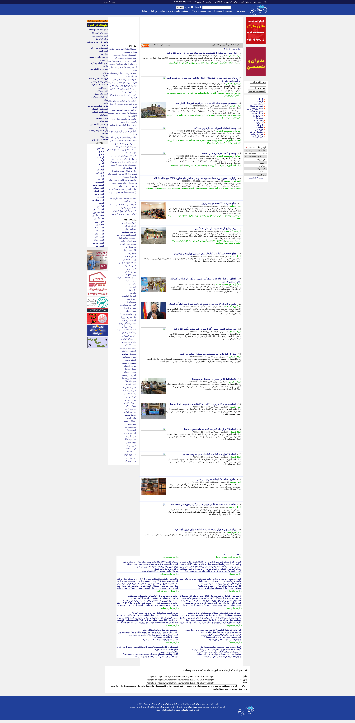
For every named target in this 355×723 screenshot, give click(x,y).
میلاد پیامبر (131, 424)
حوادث (162, 11)
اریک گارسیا (131, 448)
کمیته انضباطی (130, 384)
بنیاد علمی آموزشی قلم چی (193, 63)
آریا (102, 160)
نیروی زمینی (131, 445)
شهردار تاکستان (129, 308)
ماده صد (132, 284)
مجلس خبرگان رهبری (127, 323)
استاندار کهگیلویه (129, 296)
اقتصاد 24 (100, 231)
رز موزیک (104, 136)
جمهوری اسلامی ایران (127, 238)
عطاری (105, 75)
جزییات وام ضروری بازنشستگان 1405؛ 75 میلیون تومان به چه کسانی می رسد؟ (208, 598)
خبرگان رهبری (130, 421)
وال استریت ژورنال (128, 317)
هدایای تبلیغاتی (102, 118)
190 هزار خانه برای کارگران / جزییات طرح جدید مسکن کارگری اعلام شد (211, 600)
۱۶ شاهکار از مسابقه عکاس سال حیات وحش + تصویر (219, 652)
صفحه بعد (236, 49)
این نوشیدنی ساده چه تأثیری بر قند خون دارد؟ (222, 637)
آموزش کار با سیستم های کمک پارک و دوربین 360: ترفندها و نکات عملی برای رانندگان (205, 562)
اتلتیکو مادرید (130, 360)
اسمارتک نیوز (98, 209)
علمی (177, 11)
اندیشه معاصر (165, 574)
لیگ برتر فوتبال (129, 250)
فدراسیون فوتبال (129, 223)
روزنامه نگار (131, 406)
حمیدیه (197, 165)
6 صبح (101, 151)
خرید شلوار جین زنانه (99, 48)
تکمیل (181, 165)
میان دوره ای (130, 427)
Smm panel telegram (98, 30)
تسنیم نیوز (167, 557)
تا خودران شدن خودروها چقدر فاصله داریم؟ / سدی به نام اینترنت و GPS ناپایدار (122, 113)
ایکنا (239, 256)
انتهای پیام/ (131, 430)
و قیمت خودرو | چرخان (224, 557)
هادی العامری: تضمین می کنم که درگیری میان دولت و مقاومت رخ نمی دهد (122, 192)
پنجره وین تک (102, 91)
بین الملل (153, 11)
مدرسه (238, 63)
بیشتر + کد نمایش (256, 178)
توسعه (229, 143)
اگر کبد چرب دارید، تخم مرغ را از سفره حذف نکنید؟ (219, 586)
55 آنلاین (100, 148)
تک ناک (231, 642)
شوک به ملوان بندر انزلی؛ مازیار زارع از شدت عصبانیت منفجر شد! (213, 620)
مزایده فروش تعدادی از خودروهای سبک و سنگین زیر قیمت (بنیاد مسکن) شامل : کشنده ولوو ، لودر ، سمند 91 (133, 618)
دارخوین (223, 63)
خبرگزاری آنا (235, 306)
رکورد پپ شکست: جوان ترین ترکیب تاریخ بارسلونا (220, 581)
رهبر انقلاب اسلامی (128, 241)
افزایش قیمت (130, 433)
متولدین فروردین (129, 335)
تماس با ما (228, 2)
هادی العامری (130, 418)
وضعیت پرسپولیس (128, 363)
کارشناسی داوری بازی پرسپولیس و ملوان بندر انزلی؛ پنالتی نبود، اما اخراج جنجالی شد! (205, 622)
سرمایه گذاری (130, 403)
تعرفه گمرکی (130, 226)
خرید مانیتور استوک (100, 109)
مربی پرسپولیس (129, 232)
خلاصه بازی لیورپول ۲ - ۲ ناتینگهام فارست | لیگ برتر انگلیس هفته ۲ (150, 600)
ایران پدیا (104, 54)
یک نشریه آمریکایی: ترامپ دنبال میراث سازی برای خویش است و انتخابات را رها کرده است (123, 183)
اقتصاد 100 (99, 227)
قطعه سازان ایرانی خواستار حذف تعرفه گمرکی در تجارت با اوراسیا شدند (122, 104)
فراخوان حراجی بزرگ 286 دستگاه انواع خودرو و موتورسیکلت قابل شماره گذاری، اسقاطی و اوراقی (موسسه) (132, 615)
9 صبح (101, 154)
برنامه (177, 188)
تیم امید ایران (130, 229)
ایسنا (239, 382)
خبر (255, 2)
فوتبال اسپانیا (130, 369)
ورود (113, 2)
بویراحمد (219, 243)
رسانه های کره (130, 393)
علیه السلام (131, 451)
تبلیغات (168, 642)
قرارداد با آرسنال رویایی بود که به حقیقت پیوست (221, 583)
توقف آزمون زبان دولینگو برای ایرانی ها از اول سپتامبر (218, 654)
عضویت (107, 2)
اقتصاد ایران (99, 240)
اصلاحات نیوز (98, 212)
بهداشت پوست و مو (127, 262)
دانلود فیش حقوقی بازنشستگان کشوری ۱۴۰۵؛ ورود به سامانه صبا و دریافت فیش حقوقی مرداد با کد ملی (135, 579)
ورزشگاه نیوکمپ (129, 354)
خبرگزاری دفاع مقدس (232, 284)
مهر (239, 206)
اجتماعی (211, 11)
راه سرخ (132, 293)
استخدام (218, 2)
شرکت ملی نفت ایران (216, 143)
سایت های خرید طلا (100, 33)
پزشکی (185, 11)
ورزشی (203, 11)
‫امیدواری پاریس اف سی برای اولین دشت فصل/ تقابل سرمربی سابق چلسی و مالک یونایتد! (203, 579)
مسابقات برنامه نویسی (218, 188)
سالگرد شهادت (130, 412)
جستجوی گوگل (130, 454)
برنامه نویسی (235, 188)
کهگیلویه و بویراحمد (233, 243)
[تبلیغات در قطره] (97, 27)
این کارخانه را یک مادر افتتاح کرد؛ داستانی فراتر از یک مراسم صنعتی (213, 603)
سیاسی (229, 11)
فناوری (170, 11)
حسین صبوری (130, 256)
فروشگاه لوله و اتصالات (98, 78)
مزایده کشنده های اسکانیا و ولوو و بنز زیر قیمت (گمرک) (155, 613)
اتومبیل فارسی (98, 185)
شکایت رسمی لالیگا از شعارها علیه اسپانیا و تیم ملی (219, 588)
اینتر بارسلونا (130, 265)
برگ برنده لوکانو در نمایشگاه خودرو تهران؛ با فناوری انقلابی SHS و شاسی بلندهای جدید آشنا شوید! (201, 564)
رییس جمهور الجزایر (127, 244)
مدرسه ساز (226, 117)
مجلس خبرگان (130, 439)
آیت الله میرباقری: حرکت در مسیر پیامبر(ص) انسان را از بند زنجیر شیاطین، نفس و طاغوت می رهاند (122, 159)
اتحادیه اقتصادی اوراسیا (126, 235)
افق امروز (99, 221)
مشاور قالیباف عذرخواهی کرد (166, 637)
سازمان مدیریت (129, 387)
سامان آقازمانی (129, 366)
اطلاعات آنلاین (98, 215)
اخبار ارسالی (98, 188)
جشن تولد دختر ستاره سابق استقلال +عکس (160, 630)
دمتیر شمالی (130, 311)
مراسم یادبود (130, 409)
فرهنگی (194, 11)
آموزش (170, 115)
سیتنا (239, 55)
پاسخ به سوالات (129, 372)
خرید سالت (103, 121)
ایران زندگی (236, 231)
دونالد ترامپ (130, 396)
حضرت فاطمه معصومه (126, 329)
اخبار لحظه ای (98, 200)
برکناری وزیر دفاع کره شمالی (166, 569)
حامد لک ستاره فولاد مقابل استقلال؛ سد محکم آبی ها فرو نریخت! (214, 613)
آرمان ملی (99, 157)
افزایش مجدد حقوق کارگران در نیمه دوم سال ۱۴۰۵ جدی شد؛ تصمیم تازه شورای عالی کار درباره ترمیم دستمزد (132, 581)
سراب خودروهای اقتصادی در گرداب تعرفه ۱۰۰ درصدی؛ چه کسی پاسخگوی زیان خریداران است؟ (201, 569)
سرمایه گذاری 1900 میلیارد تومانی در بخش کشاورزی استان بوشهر (150, 562)
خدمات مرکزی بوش (100, 139)
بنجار (239, 218)
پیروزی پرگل (130, 460)
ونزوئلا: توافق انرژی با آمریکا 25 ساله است (160, 571)
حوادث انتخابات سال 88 (126, 278)
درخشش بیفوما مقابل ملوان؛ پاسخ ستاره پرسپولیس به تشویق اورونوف (211, 615)
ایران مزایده (166, 608)
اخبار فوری (236, 181)
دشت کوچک (131, 302)
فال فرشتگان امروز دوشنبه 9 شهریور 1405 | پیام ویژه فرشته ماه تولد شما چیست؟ (122, 174)
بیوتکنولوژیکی (130, 253)
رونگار (231, 574)
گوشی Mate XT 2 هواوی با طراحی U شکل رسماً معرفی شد (216, 649)
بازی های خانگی (129, 381)
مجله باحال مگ (102, 39)
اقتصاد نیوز (99, 246)
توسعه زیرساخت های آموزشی (228, 115)
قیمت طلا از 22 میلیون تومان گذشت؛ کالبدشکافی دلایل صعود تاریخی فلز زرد (146, 647)
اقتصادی (220, 11)
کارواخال (132, 290)
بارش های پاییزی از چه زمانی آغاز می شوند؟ (222, 656)
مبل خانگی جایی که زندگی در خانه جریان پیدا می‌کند (156, 656)
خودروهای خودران (128, 339)
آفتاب (101, 167)
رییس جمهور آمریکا (128, 326)
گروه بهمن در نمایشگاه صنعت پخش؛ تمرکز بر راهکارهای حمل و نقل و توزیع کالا (208, 566)
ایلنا (239, 106)
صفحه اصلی (263, 2)
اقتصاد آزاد (229, 591)
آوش (102, 176)
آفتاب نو (100, 170)
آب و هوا (248, 2)
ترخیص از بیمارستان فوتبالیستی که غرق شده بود (221, 635)
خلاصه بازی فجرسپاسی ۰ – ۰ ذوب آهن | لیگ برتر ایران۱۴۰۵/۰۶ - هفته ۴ (148, 605)
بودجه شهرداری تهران (176, 93)
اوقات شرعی (239, 2)
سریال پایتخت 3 (129, 390)
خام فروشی (131, 299)
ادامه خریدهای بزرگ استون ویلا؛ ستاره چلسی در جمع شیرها (153, 635)
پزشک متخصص (129, 259)
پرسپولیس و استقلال (127, 314)
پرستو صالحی (130, 271)
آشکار (101, 163)
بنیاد (207, 63)
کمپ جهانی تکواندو (128, 305)
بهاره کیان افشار (129, 274)
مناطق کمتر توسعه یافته (181, 241)
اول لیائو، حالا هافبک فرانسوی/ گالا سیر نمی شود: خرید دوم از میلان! (213, 630)
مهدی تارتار (131, 442)
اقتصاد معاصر (98, 243)
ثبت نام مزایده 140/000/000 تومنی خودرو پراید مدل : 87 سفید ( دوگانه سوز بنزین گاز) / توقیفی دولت (136, 622)
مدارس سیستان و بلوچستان (211, 215)
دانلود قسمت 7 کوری (169, 652)
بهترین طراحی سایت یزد (98, 106)
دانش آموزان (174, 63)
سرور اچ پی (103, 87)
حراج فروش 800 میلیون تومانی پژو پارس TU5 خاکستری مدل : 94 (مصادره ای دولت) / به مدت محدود (136, 620)
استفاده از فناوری (128, 320)
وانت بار (105, 103)
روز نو (168, 625)
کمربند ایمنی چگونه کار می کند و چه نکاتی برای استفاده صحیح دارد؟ (213, 571)
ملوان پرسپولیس (129, 357)
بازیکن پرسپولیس (128, 342)
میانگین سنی (130, 457)
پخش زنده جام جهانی (99, 81)
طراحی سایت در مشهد (98, 57)
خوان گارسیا (131, 436)
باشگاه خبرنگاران (129, 332)
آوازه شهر (100, 173)
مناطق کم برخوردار (233, 95)
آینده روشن (99, 182)
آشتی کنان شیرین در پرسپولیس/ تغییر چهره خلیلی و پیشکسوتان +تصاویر (148, 632)
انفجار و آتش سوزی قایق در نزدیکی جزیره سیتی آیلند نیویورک (152, 564)
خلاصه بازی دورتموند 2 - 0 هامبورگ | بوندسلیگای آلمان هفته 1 (153, 596)
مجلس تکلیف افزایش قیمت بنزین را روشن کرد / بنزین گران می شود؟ (212, 605)
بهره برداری (193, 215)
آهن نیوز (100, 179)
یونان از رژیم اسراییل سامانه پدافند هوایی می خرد (157, 566)
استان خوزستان (217, 140)
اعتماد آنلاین (99, 218)
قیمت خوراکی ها (129, 378)
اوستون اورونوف (129, 351)
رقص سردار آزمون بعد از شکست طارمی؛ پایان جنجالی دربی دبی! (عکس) (210, 618)
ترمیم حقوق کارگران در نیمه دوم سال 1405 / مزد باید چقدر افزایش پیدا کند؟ (209, 596)
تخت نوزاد (104, 60)
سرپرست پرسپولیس (127, 348)
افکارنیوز (100, 224)
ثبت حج (133, 287)
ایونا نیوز (237, 83)
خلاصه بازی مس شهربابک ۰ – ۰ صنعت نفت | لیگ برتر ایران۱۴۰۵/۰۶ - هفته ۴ (146, 603)
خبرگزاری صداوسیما (232, 131)
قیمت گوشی (103, 51)
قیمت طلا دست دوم (100, 36)
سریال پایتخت (130, 415)
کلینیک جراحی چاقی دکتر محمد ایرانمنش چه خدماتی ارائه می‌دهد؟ (150, 654)
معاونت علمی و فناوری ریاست (194, 188)
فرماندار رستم (130, 268)
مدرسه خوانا (130, 281)
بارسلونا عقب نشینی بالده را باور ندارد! (225, 639)
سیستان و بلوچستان (233, 215)
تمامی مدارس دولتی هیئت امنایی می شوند (160, 639)
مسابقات (149, 188)
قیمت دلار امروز (101, 94)
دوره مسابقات (160, 188)
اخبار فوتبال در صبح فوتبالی (168, 591)
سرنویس (230, 625)
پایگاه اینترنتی (130, 345)
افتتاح (231, 63)
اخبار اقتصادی (98, 191)
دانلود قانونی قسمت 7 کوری (166, 649)
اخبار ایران (99, 194)
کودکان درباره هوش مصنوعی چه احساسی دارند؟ (221, 647)
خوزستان (214, 63)
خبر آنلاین (237, 532)
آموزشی (221, 93)
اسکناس (100, 206)
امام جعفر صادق (129, 375)
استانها (144, 11)
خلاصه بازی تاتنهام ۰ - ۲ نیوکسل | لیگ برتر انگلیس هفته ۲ (154, 598)
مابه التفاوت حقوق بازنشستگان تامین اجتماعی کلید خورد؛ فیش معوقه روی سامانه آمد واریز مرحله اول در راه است (131, 583)
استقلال (101, 203)
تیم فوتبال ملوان (129, 247)
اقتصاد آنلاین (99, 237)
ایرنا (239, 331)
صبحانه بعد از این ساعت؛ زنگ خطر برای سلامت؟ (220, 632)
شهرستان (189, 165)
